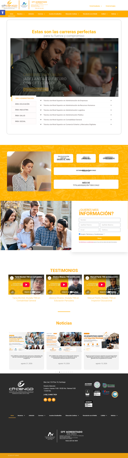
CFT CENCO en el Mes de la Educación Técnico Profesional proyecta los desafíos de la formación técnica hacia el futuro (64, 357)
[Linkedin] (53, 400)
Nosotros (20, 14)
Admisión (31, 14)
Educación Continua (71, 14)
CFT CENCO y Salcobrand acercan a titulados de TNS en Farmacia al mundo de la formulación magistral (26, 357)
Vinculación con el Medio (90, 14)
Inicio (11, 14)
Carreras (40, 14)
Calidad (103, 14)
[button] (2, 12)
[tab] (24, 98)
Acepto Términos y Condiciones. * (92, 234)
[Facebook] (45, 400)
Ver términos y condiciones (86, 242)
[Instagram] (49, 400)
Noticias (113, 14)
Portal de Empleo (110, 6)
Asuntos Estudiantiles (55, 14)
